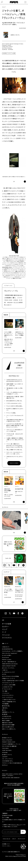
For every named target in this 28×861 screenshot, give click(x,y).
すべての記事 (6, 624)
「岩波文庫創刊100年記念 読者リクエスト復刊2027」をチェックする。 (15, 420)
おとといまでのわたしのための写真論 (10, 676)
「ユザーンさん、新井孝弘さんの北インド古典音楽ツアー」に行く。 (14, 393)
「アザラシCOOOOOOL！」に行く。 (14, 403)
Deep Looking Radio (7, 740)
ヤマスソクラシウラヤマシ (8, 695)
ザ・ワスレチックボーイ (7, 689)
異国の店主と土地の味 (7, 722)
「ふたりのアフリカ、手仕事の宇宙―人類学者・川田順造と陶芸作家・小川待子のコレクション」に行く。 (14, 425)
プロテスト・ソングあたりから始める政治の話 (12, 763)
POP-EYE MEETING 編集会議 (9, 746)
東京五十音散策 (6, 720)
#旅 (14, 53)
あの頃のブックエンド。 (7, 754)
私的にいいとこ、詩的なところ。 (9, 729)
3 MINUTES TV (5, 647)
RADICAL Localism (6, 659)
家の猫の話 (4, 714)
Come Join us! (6, 838)
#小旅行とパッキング (7, 53)
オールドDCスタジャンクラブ (8, 672)
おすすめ (4, 674)
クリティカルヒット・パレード (8, 682)
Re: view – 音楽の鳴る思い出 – (9, 661)
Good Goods (5, 657)
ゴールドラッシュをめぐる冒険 (8, 684)
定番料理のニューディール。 (8, 712)
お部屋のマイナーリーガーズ (8, 678)
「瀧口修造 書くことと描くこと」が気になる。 (14, 388)
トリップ (4, 629)
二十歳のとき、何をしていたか (8, 699)
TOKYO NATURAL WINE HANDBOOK (10, 777)
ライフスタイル (7, 638)
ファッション (6, 635)
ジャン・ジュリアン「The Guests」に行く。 (14, 416)
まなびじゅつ (5, 765)
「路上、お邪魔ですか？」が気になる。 (14, 449)
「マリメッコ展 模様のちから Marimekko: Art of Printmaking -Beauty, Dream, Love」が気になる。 (14, 445)
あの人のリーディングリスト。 (8, 668)
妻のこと (4, 710)
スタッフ (14, 838)
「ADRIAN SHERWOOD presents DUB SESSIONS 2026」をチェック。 (14, 380)
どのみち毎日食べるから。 (7, 761)
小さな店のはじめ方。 (7, 716)
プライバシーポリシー (15, 824)
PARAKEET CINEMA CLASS (8, 742)
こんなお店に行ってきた (7, 687)
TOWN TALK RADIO (6, 750)
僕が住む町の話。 (6, 706)
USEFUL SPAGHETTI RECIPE (9, 666)
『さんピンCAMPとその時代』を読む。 (14, 406)
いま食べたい (5, 670)
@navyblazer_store (6, 267)
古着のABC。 (5, 708)
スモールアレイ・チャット (7, 758)
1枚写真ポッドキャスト (7, 737)
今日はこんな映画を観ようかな (9, 701)
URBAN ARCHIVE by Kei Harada (9, 663)
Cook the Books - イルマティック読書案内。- (12, 651)
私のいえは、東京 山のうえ (8, 727)
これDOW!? (4, 756)
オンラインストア (21, 838)
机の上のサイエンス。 (6, 718)
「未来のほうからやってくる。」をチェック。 (14, 457)
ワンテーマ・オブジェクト (7, 697)
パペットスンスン (5, 693)
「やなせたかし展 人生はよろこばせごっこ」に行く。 (14, 434)
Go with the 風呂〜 (6, 655)
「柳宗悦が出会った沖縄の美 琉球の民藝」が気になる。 (14, 397)
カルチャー (5, 627)
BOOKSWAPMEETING (7, 649)
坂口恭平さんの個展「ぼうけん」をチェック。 (14, 409)
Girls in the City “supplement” (9, 653)
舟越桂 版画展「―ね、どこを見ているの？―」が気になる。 (14, 384)
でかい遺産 (4, 691)
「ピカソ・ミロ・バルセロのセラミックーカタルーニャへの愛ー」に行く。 (14, 453)
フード (4, 632)
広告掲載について (6, 844)
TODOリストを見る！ (14, 463)
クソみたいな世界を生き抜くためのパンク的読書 (13, 680)
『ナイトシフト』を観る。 (11, 413)
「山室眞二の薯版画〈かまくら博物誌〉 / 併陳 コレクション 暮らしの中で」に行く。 (15, 439)
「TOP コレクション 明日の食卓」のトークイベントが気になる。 (14, 430)
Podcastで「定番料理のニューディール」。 (11, 744)
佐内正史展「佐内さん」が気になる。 (14, 400)
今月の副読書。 (5, 703)
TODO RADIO (5, 748)
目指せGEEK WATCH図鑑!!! (8, 724)
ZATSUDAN (4, 752)
